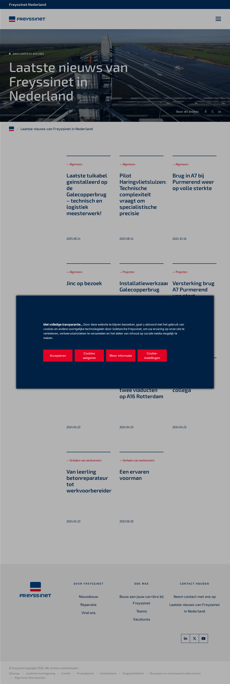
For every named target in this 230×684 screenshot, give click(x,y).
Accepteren (58, 355)
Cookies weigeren (89, 356)
